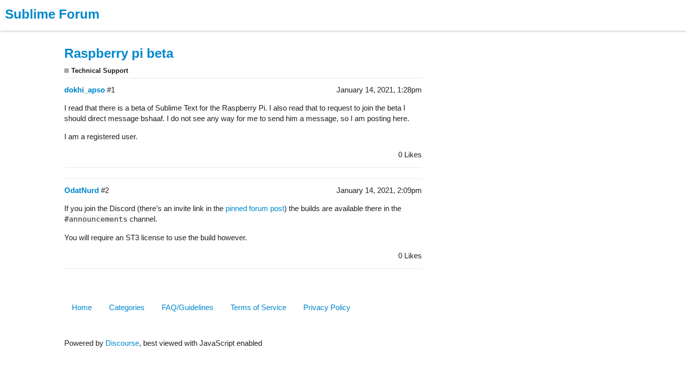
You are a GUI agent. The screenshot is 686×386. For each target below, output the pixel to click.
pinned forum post (254, 208)
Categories (127, 307)
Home (82, 307)
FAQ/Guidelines (187, 307)
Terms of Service (258, 307)
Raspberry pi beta (118, 53)
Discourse (122, 343)
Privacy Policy (327, 307)
